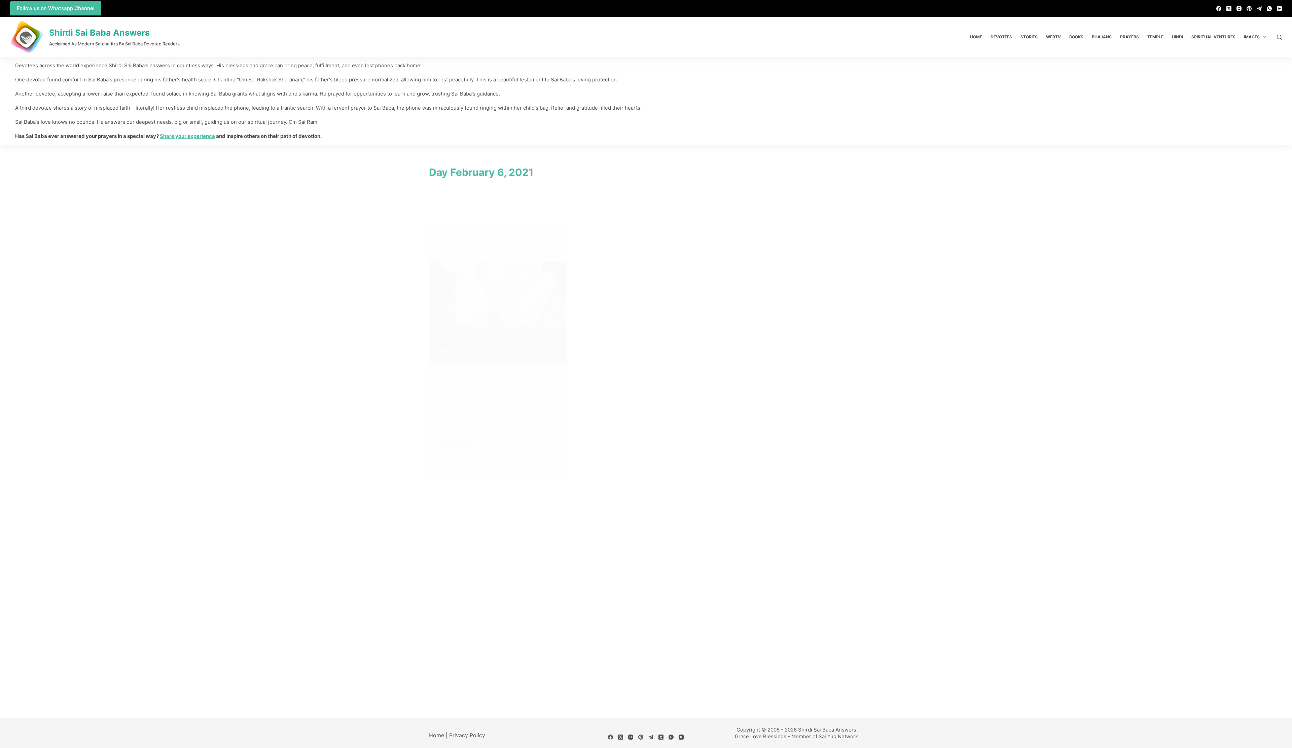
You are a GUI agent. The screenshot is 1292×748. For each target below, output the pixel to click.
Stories (1029, 36)
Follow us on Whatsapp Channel (56, 8)
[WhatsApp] (1269, 8)
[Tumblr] (660, 737)
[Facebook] (1218, 8)
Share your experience (187, 136)
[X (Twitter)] (1228, 8)
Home (976, 36)
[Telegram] (1259, 8)
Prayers (1129, 36)
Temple (1155, 36)
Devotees (1001, 36)
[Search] (1279, 37)
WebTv (1053, 36)
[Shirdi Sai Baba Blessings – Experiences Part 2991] (498, 313)
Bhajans (1102, 36)
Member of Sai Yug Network (824, 736)
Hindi (1177, 36)
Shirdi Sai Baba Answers (99, 33)
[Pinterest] (1249, 8)
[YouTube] (1279, 8)
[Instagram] (1239, 8)
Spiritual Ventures (1213, 36)
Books (1076, 36)
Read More (459, 439)
